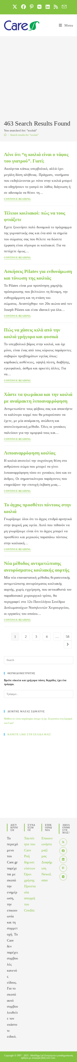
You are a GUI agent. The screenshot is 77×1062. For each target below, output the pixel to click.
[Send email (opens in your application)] (63, 6)
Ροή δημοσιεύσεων (29, 862)
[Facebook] (63, 851)
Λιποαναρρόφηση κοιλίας (29, 452)
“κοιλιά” (24, 134)
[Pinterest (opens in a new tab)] (31, 6)
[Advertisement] (38, 78)
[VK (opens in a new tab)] (39, 6)
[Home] (5, 134)
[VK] (63, 876)
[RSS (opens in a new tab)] (56, 6)
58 (67, 637)
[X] (63, 842)
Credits (29, 910)
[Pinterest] (63, 868)
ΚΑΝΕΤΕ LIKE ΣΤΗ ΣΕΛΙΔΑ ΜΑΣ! (29, 734)
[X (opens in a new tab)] (14, 6)
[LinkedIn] (63, 859)
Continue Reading (17, 199)
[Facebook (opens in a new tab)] (23, 6)
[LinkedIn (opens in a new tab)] (48, 6)
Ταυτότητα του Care (29, 844)
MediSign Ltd (37, 1055)
